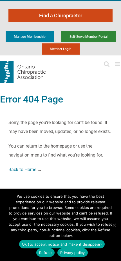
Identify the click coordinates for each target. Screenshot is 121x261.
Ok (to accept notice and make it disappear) (62, 244)
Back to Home (22, 169)
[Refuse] (114, 225)
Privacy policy (72, 252)
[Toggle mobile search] (106, 64)
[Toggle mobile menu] (118, 64)
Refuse (45, 252)
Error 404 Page (31, 99)
